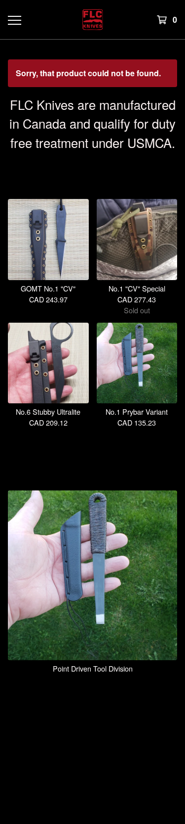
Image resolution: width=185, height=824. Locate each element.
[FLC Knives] (92, 19)
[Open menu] (14, 19)
